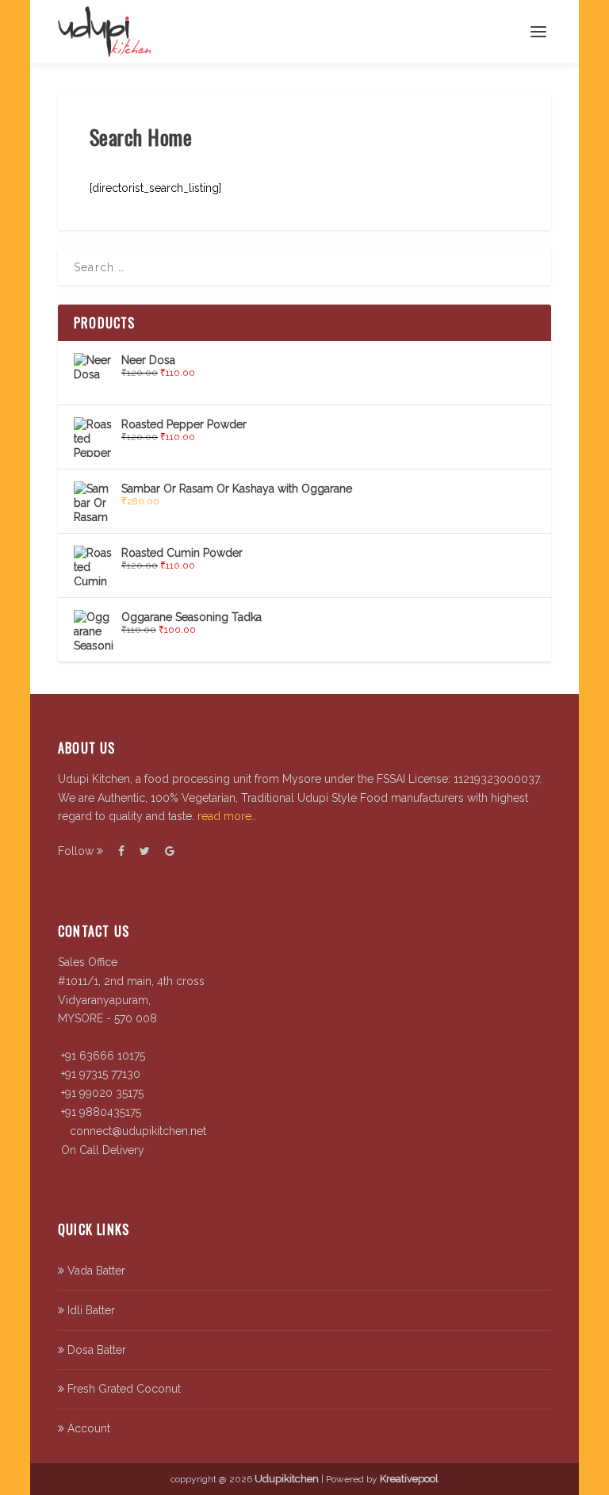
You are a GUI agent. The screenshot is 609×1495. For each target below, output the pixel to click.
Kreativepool (409, 1479)
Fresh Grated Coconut (122, 1388)
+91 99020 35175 (101, 1093)
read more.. (226, 816)
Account (87, 1428)
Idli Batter (89, 1310)
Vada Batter (94, 1270)
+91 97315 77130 (99, 1074)
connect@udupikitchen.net (136, 1131)
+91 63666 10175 (101, 1055)
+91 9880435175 (99, 1112)
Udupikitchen (287, 1479)
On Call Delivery (101, 1150)
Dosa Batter (95, 1350)
